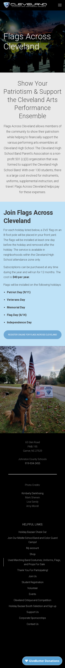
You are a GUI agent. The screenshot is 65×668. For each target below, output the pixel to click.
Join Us (33, 576)
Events (32, 594)
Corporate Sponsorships (32, 618)
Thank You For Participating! (32, 570)
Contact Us (32, 624)
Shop (33, 554)
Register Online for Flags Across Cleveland (32, 334)
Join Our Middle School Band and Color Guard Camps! (33, 540)
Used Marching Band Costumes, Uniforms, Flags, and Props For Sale (34, 562)
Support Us (33, 612)
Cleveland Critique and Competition (32, 600)
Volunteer (32, 588)
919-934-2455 (32, 463)
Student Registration (33, 582)
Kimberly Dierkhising (33, 493)
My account (32, 548)
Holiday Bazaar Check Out (32, 532)
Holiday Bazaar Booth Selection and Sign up (32, 606)
